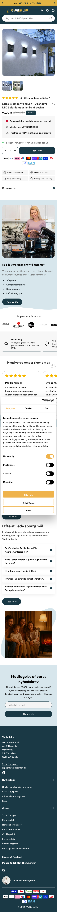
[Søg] (51, 18)
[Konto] (42, 10)
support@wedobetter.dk (14, 767)
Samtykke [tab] (10, 408)
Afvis (28, 510)
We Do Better (32, 906)
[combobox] (28, 18)
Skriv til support (10, 764)
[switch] (50, 465)
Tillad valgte (28, 503)
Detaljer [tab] (28, 408)
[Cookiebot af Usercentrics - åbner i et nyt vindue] (42, 401)
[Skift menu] (4, 10)
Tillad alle (28, 495)
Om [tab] (46, 408)
